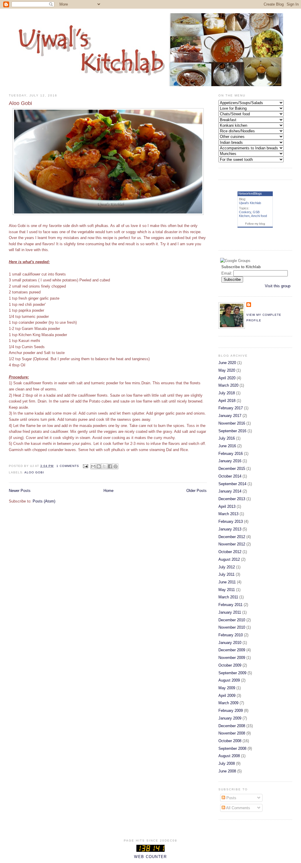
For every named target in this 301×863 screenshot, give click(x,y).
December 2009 (231, 650)
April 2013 (226, 506)
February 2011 (230, 604)
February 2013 (230, 521)
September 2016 (232, 431)
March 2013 (228, 514)
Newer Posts (20, 490)
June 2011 (227, 582)
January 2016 (229, 461)
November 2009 (231, 657)
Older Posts (196, 490)
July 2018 (226, 393)
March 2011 (228, 597)
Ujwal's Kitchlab (250, 203)
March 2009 (228, 703)
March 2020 (228, 385)
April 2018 (226, 400)
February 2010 (230, 635)
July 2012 (226, 567)
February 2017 (230, 408)
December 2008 (231, 726)
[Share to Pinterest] (115, 466)
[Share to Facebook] (110, 466)
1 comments (67, 466)
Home (108, 490)
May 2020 (226, 370)
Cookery (245, 212)
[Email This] (93, 466)
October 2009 (229, 665)
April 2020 (226, 378)
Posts (230, 798)
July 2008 (226, 763)
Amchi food (259, 216)
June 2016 (227, 446)
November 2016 (231, 423)
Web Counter (150, 856)
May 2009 (226, 688)
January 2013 (229, 529)
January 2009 (229, 718)
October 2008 (229, 741)
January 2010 (229, 642)
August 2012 (229, 559)
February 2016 (230, 453)
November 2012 (231, 544)
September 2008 (232, 748)
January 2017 (229, 415)
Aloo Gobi (20, 103)
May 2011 (226, 589)
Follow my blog (255, 223)
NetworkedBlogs (250, 193)
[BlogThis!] (99, 466)
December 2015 (231, 468)
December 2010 (231, 620)
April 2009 (226, 695)
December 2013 (231, 499)
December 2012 (231, 537)
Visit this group (277, 286)
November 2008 (231, 733)
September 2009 (232, 673)
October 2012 (229, 552)
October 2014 (229, 476)
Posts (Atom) (44, 501)
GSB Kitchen (249, 214)
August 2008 (229, 756)
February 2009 (230, 710)
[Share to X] (104, 466)
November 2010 (231, 627)
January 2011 (229, 612)
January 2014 (229, 491)
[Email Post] (85, 466)
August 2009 (229, 680)
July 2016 (226, 438)
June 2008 (227, 771)
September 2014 (232, 484)
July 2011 (226, 574)
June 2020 (227, 362)
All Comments (237, 808)
